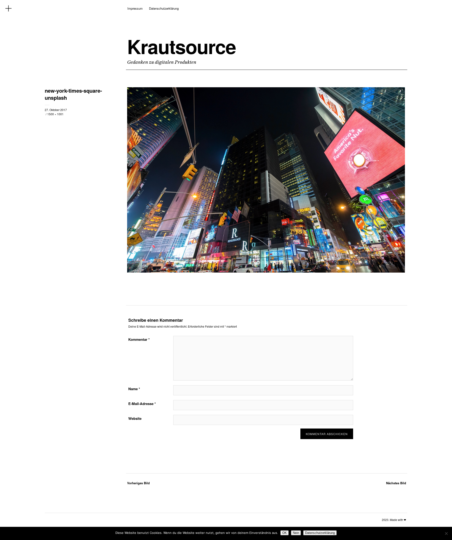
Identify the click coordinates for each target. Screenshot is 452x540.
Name (134, 388)
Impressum (135, 8)
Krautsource (181, 46)
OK (284, 533)
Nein (296, 533)
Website (134, 418)
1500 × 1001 (55, 114)
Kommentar (139, 339)
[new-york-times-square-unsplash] (266, 271)
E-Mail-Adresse (142, 403)
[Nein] (446, 533)
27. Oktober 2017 (56, 110)
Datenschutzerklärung (164, 8)
